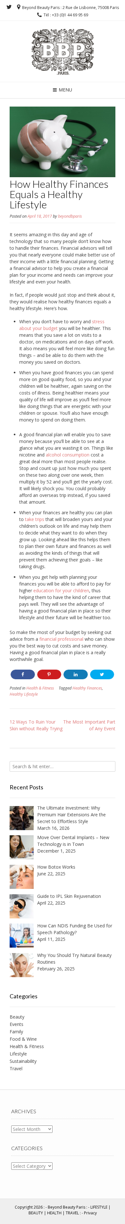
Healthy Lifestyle (24, 694)
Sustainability (23, 1061)
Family (16, 1032)
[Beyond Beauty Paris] (63, 50)
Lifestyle (18, 1054)
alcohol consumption (67, 455)
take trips (34, 519)
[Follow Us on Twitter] (9, 7)
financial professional (61, 639)
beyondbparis (70, 216)
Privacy (90, 1213)
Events (16, 1024)
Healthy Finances (87, 688)
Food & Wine (23, 1039)
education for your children (61, 590)
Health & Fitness (40, 688)
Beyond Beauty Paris (66, 1207)
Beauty (17, 1017)
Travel (16, 1068)
